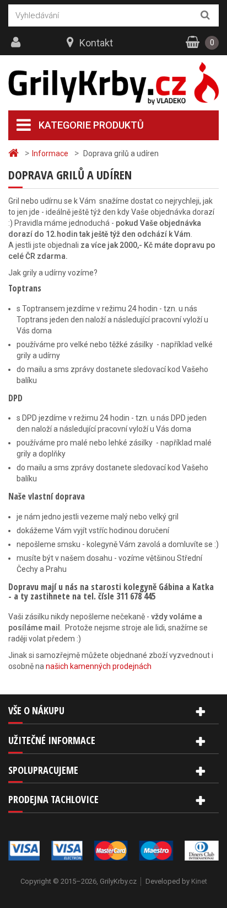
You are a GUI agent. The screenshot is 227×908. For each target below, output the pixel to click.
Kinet (199, 881)
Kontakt (96, 43)
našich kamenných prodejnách (99, 666)
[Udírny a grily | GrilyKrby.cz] (113, 84)
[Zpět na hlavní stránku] (14, 153)
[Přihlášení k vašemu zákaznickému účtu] (17, 42)
